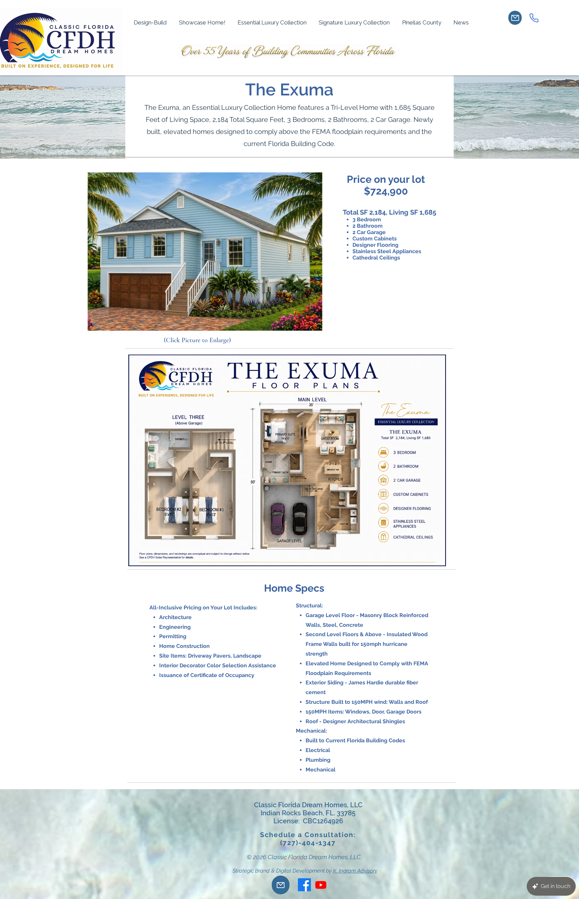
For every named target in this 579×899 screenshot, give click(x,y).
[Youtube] (320, 884)
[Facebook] (304, 884)
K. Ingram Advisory (355, 871)
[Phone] (533, 18)
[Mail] (515, 18)
